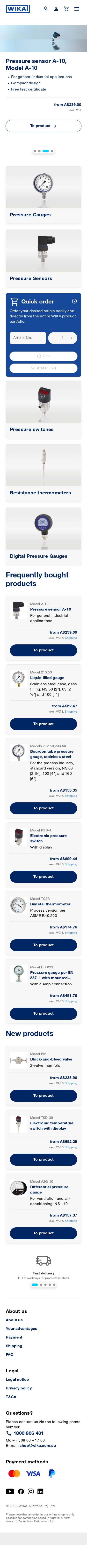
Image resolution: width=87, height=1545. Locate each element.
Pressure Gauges (30, 215)
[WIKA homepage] (18, 9)
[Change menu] (76, 8)
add (71, 338)
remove (53, 338)
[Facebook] (21, 1491)
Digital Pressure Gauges (38, 556)
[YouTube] (10, 1491)
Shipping (71, 638)
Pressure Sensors (31, 278)
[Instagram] (31, 1491)
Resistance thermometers (40, 493)
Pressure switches (32, 429)
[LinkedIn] (40, 1491)
